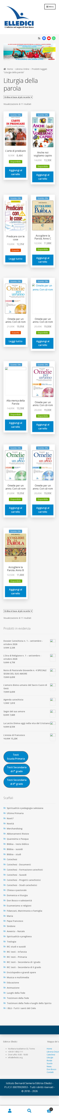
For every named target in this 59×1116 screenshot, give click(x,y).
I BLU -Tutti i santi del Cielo (21, 1008)
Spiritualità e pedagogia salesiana (25, 808)
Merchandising (14, 828)
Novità (10, 823)
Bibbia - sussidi (15, 849)
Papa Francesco (15, 921)
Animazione (13, 987)
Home (10, 69)
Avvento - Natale (16, 931)
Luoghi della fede (16, 992)
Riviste (49, 1060)
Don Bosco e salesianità (19, 900)
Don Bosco (51, 1069)
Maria (10, 915)
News (49, 1066)
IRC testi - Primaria (17, 956)
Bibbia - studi (14, 854)
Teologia (11, 941)
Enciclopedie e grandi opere (21, 972)
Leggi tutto (15, 258)
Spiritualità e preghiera (19, 936)
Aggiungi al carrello (15, 172)
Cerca (29, 1111)
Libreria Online (22, 69)
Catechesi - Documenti (19, 864)
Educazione (13, 982)
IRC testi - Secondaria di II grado (24, 967)
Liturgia (50, 1057)
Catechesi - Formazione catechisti (25, 869)
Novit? (10, 818)
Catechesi (12, 859)
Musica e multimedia (18, 977)
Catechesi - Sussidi (16, 874)
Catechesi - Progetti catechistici (24, 880)
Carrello (45, 1108)
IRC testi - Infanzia (17, 951)
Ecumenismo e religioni (19, 905)
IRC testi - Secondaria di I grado (23, 962)
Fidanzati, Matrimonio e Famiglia (24, 910)
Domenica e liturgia (17, 895)
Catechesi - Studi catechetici (22, 885)
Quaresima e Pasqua (18, 838)
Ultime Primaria (15, 813)
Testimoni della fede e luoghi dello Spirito (29, 1003)
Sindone (11, 926)
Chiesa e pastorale (16, 890)
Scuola (49, 1063)
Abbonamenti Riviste (18, 833)
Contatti (50, 1072)
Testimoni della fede (18, 998)
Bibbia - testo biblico (18, 844)
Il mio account (10, 1111)
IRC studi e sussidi (16, 946)
